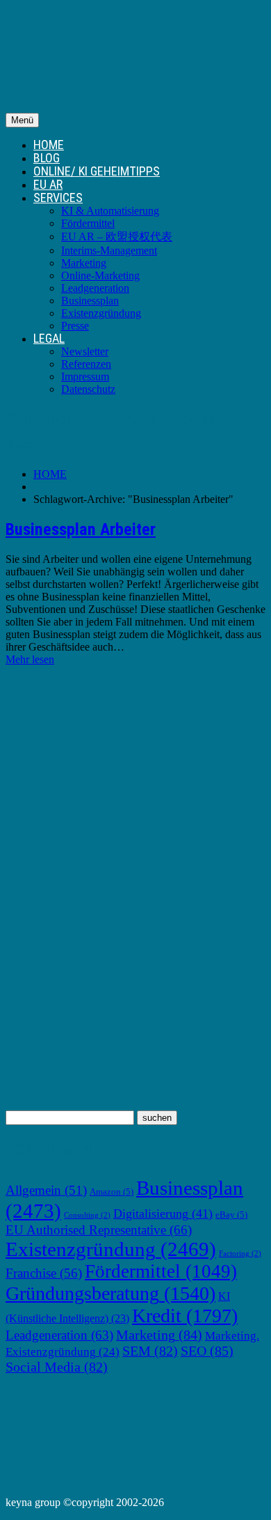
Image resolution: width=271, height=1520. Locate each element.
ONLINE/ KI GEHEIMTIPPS (96, 171)
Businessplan (90, 301)
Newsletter (84, 351)
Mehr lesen (30, 659)
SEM (150, 1350)
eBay (231, 1215)
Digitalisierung (163, 1213)
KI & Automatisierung (110, 211)
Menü (22, 120)
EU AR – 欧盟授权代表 (116, 236)
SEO (207, 1350)
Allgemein (46, 1190)
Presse (75, 326)
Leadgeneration (95, 288)
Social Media (57, 1366)
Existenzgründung (101, 313)
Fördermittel (88, 223)
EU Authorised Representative (99, 1230)
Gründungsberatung (110, 1293)
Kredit (185, 1315)
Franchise (44, 1273)
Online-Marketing (100, 275)
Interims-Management (109, 250)
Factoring (240, 1253)
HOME (48, 144)
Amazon (111, 1192)
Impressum (85, 376)
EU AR (48, 184)
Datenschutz (88, 389)
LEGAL (49, 338)
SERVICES (58, 197)
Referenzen (86, 364)
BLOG (46, 157)
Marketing (83, 263)
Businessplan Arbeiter (81, 529)
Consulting (87, 1215)
